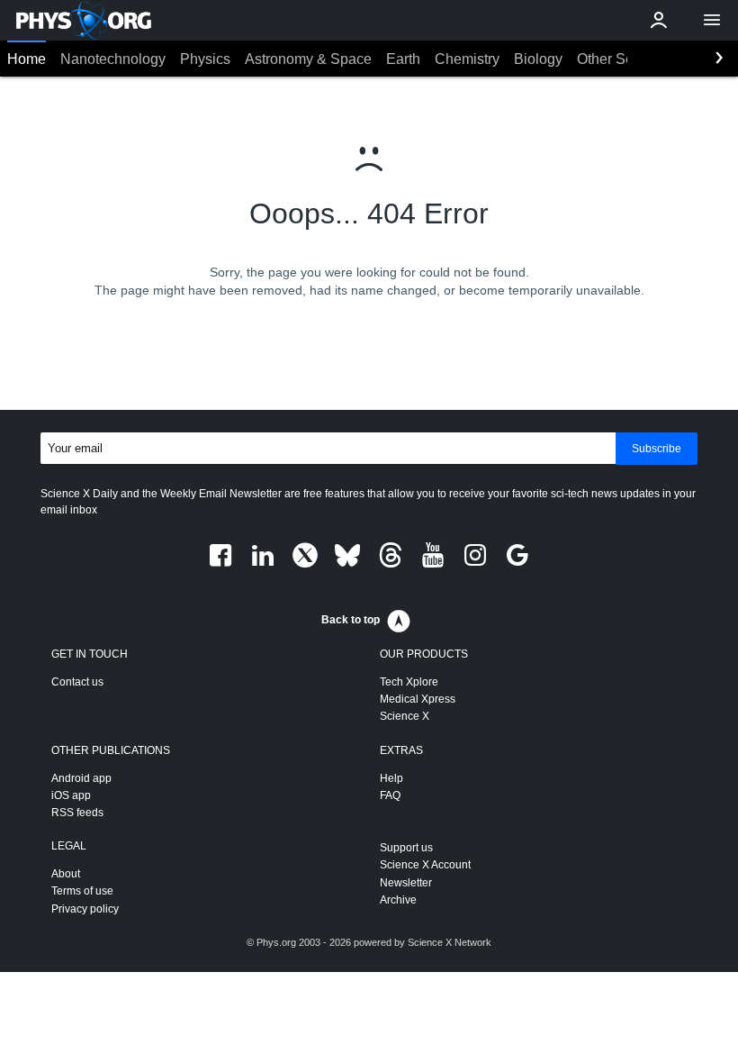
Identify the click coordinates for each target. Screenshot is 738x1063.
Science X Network (449, 942)
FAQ (390, 795)
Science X (404, 716)
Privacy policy (85, 909)
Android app (81, 778)
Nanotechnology (113, 59)
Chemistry (467, 59)
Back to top (350, 619)
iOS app (71, 795)
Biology (538, 59)
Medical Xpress (417, 699)
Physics (205, 59)
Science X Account (425, 865)
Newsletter (406, 883)
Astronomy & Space (308, 59)
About (65, 874)
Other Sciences (626, 59)
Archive (398, 900)
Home (26, 59)
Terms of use (82, 891)
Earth (403, 59)
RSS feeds (77, 812)
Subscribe (656, 448)
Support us (406, 847)
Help (391, 778)
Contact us (77, 682)
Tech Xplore (409, 682)
